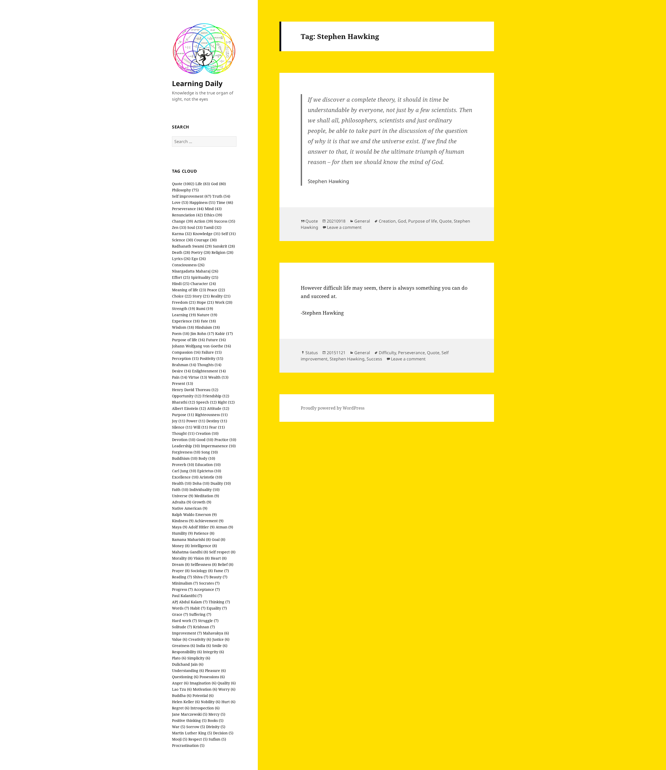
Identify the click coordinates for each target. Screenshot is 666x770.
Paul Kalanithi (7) (187, 595)
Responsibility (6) (187, 651)
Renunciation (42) (187, 214)
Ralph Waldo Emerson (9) (194, 514)
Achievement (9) (209, 520)
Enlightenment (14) (209, 370)
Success (374, 359)
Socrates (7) (209, 583)
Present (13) (182, 383)
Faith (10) (180, 489)
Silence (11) (182, 427)
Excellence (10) (185, 477)
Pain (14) (179, 377)
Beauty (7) (218, 576)
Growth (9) (201, 502)
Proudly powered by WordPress (332, 408)
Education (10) (208, 464)
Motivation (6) (205, 689)
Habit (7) (198, 608)
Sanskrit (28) (224, 246)
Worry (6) (226, 689)
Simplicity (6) (198, 658)
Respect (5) (198, 739)
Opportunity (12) (186, 395)
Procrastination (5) (188, 745)
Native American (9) (189, 508)
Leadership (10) (186, 445)
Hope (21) (205, 302)
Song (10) (209, 452)
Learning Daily (197, 83)
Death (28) (181, 252)
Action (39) (203, 221)
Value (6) (179, 639)
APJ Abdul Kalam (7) (190, 601)
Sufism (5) (217, 739)
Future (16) (216, 339)
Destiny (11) (216, 420)
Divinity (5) (215, 726)
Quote (311, 221)
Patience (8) (204, 533)
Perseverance (411, 352)
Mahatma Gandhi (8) (190, 551)
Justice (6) (220, 639)
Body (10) (206, 458)
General (362, 221)
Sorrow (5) (195, 726)
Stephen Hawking (347, 359)
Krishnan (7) (204, 626)
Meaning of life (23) (189, 289)
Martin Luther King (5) (192, 732)
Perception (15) (185, 358)
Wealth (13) (218, 377)
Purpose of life (422, 221)
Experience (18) (186, 321)
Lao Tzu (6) (182, 689)
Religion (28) (222, 252)
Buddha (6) (181, 695)
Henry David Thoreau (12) (195, 389)
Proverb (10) (183, 464)
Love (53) (180, 202)
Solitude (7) (182, 626)
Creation (387, 221)
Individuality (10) (204, 489)
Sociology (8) (202, 570)
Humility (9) (182, 533)
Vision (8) (202, 558)
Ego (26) (198, 258)
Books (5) (215, 720)
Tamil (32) (212, 227)
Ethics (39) (213, 214)
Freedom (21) (184, 302)
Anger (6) (180, 683)
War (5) (178, 726)
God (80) (218, 183)
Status (311, 352)
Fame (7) (221, 570)
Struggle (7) (208, 620)
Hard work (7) (184, 620)
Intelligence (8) (204, 545)
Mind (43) (213, 208)
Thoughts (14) (209, 364)
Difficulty (387, 352)
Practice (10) (225, 439)
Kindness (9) (183, 520)
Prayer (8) (181, 570)
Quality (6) (226, 683)
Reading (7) (182, 576)
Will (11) (200, 427)
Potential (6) (203, 695)
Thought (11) (183, 433)
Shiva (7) (200, 576)
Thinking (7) (219, 601)
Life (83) (202, 183)
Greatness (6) (183, 645)
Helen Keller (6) (186, 701)
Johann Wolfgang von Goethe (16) (201, 346)
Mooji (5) (179, 739)
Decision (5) (223, 732)
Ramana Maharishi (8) (191, 539)
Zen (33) (179, 227)
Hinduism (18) (207, 327)
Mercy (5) (216, 714)
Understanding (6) (188, 670)
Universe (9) (182, 495)
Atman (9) (224, 527)
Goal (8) (218, 539)
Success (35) (224, 221)
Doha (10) (201, 483)
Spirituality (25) (204, 277)
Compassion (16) (186, 352)
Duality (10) (220, 483)
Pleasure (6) (215, 670)
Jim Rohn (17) (202, 333)
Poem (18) (180, 333)
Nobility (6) (210, 701)
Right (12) (226, 402)
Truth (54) (221, 196)
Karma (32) (182, 233)
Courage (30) (205, 239)
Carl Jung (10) (184, 470)
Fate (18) (208, 321)
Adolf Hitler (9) (201, 527)
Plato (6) (179, 658)
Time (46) (224, 202)
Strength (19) (183, 308)
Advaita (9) (181, 502)
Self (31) (228, 233)
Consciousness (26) (188, 264)
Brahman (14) (184, 364)
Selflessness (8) (204, 564)
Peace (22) (216, 289)
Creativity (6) (199, 639)
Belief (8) (225, 564)
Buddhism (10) (184, 458)
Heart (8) (219, 558)
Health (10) (181, 483)
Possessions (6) (212, 676)
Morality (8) (182, 558)
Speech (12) (206, 402)
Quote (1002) (183, 183)
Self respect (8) (222, 551)
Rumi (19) (204, 308)
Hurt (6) (228, 701)
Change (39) (182, 221)
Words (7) (180, 608)
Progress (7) (182, 589)
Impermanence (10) (218, 445)
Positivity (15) (211, 358)
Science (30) (182, 239)
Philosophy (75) (185, 189)
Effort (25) (181, 277)
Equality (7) (217, 608)
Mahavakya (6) (216, 633)
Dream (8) (181, 564)
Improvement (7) (187, 633)
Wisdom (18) (183, 327)
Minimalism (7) (185, 583)
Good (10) (204, 439)
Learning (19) (184, 314)
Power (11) (195, 420)
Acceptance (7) (207, 589)
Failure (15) (212, 352)
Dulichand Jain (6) (187, 664)
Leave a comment (344, 227)
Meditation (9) (206, 495)
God (402, 221)
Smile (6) (219, 645)
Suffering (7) (200, 614)
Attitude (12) (218, 408)
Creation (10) (207, 433)
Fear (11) (217, 427)
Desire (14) (181, 370)
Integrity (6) (213, 651)
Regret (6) (180, 708)
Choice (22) (181, 296)
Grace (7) (180, 614)
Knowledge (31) (206, 233)
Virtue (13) (197, 377)
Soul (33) (195, 227)
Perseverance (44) (188, 208)
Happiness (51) (202, 202)
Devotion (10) (183, 439)
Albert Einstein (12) (189, 408)
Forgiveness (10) (186, 452)
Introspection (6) (205, 708)
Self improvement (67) (191, 196)
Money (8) (181, 545)
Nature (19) (207, 314)
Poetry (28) (200, 252)
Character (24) (203, 283)
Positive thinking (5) (189, 720)
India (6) (203, 645)
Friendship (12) (215, 395)
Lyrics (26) (181, 258)
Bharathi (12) (183, 402)
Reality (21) (220, 296)
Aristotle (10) (211, 477)
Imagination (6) (203, 683)
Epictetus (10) (209, 470)
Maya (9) (179, 527)
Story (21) (201, 296)
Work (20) (223, 302)
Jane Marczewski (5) (189, 714)
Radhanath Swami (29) (192, 246)
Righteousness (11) (211, 414)
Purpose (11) (183, 414)
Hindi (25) (180, 283)
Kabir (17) (224, 333)
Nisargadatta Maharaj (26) (195, 271)
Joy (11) (178, 420)
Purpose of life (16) (188, 339)
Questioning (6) (185, 676)
